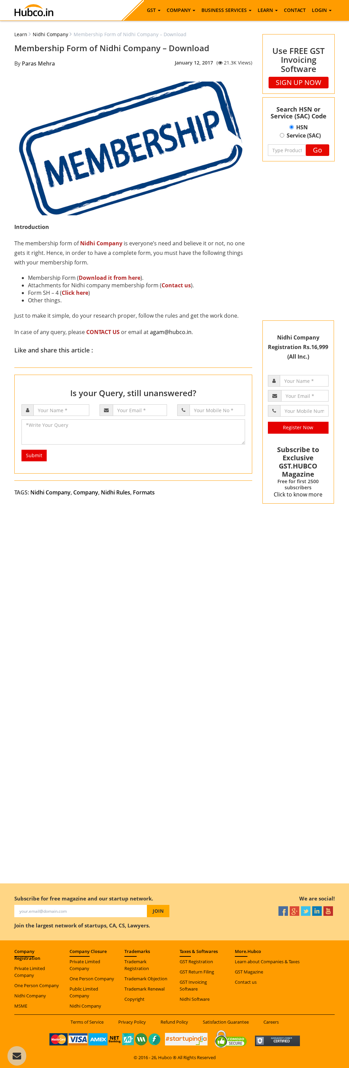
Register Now (298, 427)
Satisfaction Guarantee (226, 1022)
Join (158, 911)
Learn (20, 34)
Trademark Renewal (144, 989)
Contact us (246, 982)
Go (317, 150)
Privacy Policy (132, 1022)
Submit (34, 455)
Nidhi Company (50, 34)
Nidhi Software (195, 999)
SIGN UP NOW (298, 82)
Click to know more (298, 494)
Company (85, 492)
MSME (20, 1006)
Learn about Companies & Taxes (267, 961)
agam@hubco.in (171, 332)
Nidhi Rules (115, 492)
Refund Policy (174, 1022)
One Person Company (36, 985)
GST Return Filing (197, 972)
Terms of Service (87, 1022)
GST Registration (196, 961)
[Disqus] (174, 604)
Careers (271, 1022)
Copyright (134, 999)
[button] (154, 10)
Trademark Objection (145, 979)
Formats (144, 492)
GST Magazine (249, 972)
